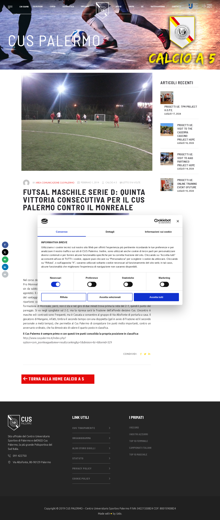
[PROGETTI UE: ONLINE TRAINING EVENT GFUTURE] (166, 184)
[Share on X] (5, 252)
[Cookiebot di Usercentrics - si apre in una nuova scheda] (157, 221)
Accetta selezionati (110, 297)
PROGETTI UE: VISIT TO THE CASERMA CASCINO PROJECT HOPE (186, 132)
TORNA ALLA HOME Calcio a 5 (56, 379)
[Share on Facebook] (5, 245)
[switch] (91, 284)
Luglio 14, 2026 (185, 168)
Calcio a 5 (111, 182)
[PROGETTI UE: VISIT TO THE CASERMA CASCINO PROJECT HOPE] (166, 129)
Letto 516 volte (131, 182)
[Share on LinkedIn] (5, 267)
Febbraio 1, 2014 (90, 182)
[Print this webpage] (5, 274)
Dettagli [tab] (110, 231)
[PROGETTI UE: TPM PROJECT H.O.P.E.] (166, 97)
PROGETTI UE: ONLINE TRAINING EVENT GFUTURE (187, 183)
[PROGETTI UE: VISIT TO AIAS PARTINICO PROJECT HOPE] (166, 158)
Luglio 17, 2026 (172, 113)
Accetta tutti (156, 297)
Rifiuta (63, 297)
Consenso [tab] (61, 231)
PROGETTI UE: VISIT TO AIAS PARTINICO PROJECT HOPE (186, 159)
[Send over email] (5, 259)
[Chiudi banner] (178, 221)
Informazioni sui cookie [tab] (158, 231)
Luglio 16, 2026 (185, 143)
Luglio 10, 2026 (185, 191)
